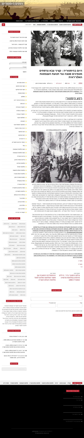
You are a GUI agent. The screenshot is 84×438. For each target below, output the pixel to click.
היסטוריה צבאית (21, 114)
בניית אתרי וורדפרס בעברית (42, 433)
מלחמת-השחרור (20, 270)
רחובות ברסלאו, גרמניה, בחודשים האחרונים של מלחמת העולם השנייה (73, 409)
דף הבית (61, 21)
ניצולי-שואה (21, 279)
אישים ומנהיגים (21, 82)
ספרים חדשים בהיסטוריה (75, 24)
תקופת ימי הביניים (20, 212)
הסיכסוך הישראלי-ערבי (19, 124)
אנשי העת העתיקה (20, 89)
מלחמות (7, 254)
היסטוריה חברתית (20, 107)
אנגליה (14, 223)
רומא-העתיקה (21, 291)
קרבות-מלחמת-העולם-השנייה (17, 288)
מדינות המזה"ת (21, 156)
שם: (81, 303)
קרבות (11, 285)
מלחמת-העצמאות (41, 24)
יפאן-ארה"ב (7, 248)
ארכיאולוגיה (21, 226)
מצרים (9, 276)
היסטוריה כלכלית (20, 110)
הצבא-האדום (13, 242)
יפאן (16, 248)
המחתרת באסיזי (13, 336)
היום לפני (49, 83)
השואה (11, 245)
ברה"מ (22, 230)
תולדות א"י (45, 21)
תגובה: (80, 296)
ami (66, 83)
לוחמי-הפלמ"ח (13, 251)
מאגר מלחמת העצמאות (19, 149)
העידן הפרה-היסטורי (20, 128)
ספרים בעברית (21, 184)
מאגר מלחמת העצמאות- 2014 (17, 51)
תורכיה (23, 295)
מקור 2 (80, 264)
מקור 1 (80, 260)
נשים (13, 279)
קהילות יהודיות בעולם (51, 24)
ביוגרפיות (12, 226)
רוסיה (34, 24)
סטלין (6, 279)
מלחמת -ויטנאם (8, 270)
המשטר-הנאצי (14, 236)
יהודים (22, 248)
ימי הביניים (22, 138)
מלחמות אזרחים (21, 163)
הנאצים (22, 239)
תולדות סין (22, 205)
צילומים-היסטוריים (10, 282)
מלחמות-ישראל (21, 257)
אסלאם (23, 96)
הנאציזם (23, 121)
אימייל (24, 67)
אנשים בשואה (19, 21)
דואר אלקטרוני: (52, 303)
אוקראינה (22, 223)
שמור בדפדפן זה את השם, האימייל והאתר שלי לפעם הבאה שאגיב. (68, 310)
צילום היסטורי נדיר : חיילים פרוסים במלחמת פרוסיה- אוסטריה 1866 (69, 277)
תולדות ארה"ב (21, 201)
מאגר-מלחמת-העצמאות (19, 254)
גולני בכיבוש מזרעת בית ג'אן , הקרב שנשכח (72, 423)
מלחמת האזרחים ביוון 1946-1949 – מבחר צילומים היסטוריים (73, 401)
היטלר (23, 236)
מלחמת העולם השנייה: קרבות (17, 273)
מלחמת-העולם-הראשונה (18, 260)
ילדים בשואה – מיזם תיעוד (18, 44)
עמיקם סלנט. (35, 431)
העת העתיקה (21, 135)
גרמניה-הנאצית (20, 233)
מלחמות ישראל (21, 166)
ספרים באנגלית (21, 180)
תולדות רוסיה (21, 208)
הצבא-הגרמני (21, 245)
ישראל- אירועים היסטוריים (32, 21)
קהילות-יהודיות (20, 285)
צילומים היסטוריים (20, 191)
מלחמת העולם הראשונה (19, 170)
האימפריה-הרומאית (8, 233)
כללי (24, 145)
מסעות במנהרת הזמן (41, 83)
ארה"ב (6, 223)
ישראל (22, 251)
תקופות (53, 21)
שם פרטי (24, 62)
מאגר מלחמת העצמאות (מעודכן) (16, 48)
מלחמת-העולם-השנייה (18, 264)
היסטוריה (63, 24)
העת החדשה (22, 131)
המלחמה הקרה (21, 117)
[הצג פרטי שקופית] (42, 9)
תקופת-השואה (13, 295)
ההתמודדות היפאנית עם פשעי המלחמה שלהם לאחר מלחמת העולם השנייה (45, 277)
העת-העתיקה (13, 239)
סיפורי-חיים (21, 282)
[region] (42, 9)
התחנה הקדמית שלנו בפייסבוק (17, 41)
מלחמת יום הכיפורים (19, 276)
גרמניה (14, 230)
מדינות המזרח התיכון (19, 159)
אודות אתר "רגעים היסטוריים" (74, 21)
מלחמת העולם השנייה (19, 173)
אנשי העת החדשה (20, 86)
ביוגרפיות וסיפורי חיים (19, 100)
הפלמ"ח (22, 242)
